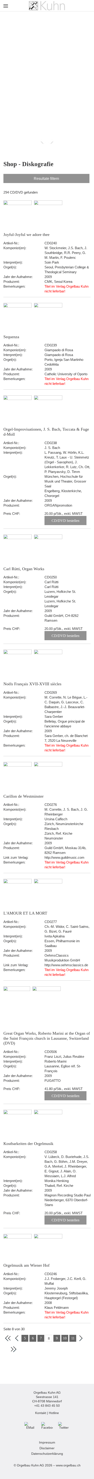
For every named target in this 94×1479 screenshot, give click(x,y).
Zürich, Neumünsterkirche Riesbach (63, 826)
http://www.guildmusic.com (64, 857)
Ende (13, 1349)
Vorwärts (50, 141)
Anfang (8, 1338)
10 (65, 1338)
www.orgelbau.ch (68, 1465)
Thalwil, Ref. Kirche (58, 1186)
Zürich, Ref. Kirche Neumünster (58, 835)
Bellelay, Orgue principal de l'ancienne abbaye (64, 723)
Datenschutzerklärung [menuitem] (47, 1453)
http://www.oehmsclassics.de (66, 965)
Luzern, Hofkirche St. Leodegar (60, 594)
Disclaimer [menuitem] (47, 1448)
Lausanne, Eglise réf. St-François (62, 1068)
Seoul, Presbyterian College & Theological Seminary (66, 269)
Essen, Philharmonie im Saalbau (62, 943)
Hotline (54, 1413)
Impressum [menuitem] (47, 1442)
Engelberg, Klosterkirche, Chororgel (63, 493)
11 (73, 1338)
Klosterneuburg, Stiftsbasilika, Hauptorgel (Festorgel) (66, 1295)
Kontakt (40, 1413)
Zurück (44, 141)
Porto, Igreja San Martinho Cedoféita (63, 362)
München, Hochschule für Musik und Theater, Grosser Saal (65, 481)
